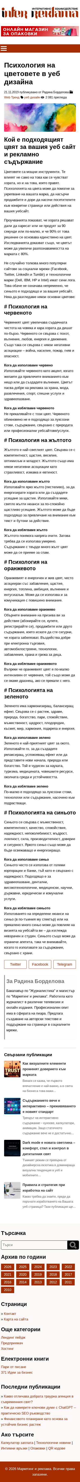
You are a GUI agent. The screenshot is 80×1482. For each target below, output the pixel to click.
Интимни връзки (14, 1448)
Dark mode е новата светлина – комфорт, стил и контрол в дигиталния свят (49, 1148)
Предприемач (12, 1343)
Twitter (15, 964)
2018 (53, 1275)
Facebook (40, 964)
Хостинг (7, 1349)
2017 (68, 1275)
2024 (38, 1267)
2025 (22, 1267)
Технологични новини (53, 1443)
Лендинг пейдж (13, 1337)
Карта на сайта (16, 1319)
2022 (68, 1267)
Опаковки (37, 1448)
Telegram (64, 964)
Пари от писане (13, 1367)
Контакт (10, 1314)
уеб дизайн (32, 97)
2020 (22, 1275)
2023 (53, 1267)
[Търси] (73, 1245)
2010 (7, 1290)
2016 (7, 1282)
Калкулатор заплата (17, 1443)
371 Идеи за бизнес (17, 1373)
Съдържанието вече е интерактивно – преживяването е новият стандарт (49, 1106)
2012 (53, 1282)
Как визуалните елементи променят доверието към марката (44, 1069)
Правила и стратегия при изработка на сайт (44, 1187)
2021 (7, 1275)
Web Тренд (11, 97)
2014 (22, 1282)
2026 (7, 1267)
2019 (38, 1275)
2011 (68, 1282)
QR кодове (56, 1448)
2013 (38, 1282)
